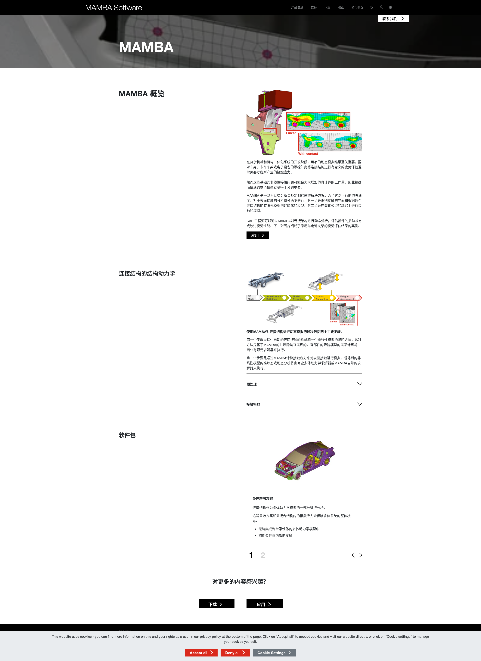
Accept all (198, 652)
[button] (372, 7)
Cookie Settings (271, 652)
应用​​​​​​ (255, 235)
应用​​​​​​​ (260, 604)
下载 (327, 7)
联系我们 (390, 18)
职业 (341, 7)
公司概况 (357, 7)
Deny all (232, 652)
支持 (314, 7)
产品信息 (297, 7)
